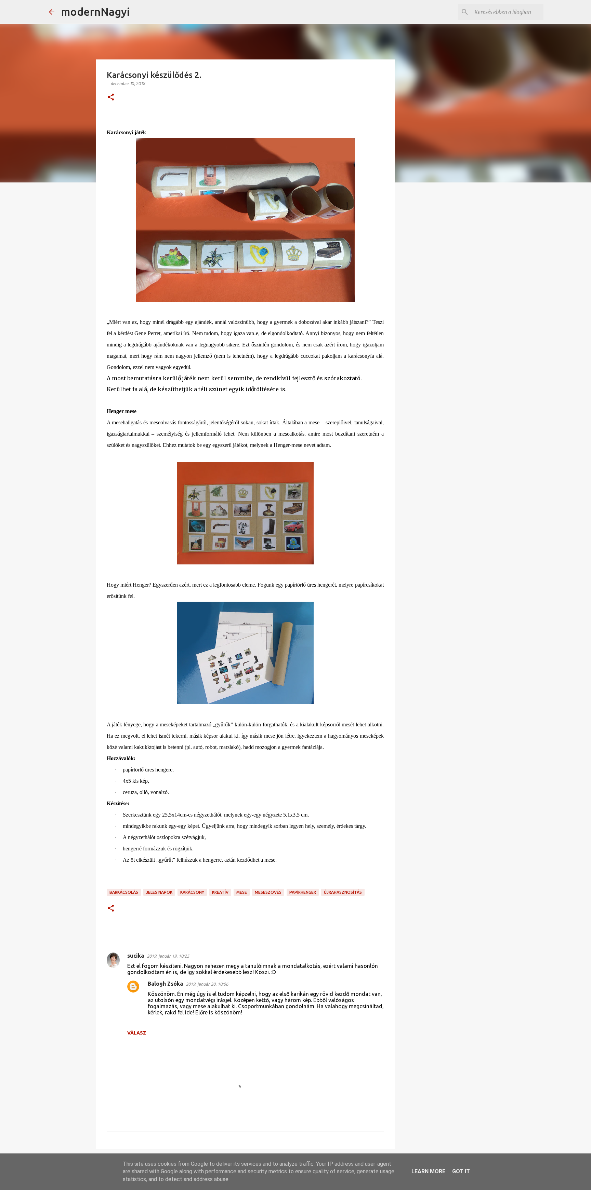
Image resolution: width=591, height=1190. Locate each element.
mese (241, 892)
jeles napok (159, 892)
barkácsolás (123, 892)
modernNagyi (95, 11)
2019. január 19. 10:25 (168, 956)
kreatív (220, 892)
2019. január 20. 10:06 (207, 984)
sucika (135, 956)
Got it (461, 1171)
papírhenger (302, 892)
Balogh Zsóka (165, 984)
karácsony (192, 892)
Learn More (428, 1171)
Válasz (136, 1033)
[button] (111, 97)
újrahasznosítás (343, 892)
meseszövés (268, 892)
